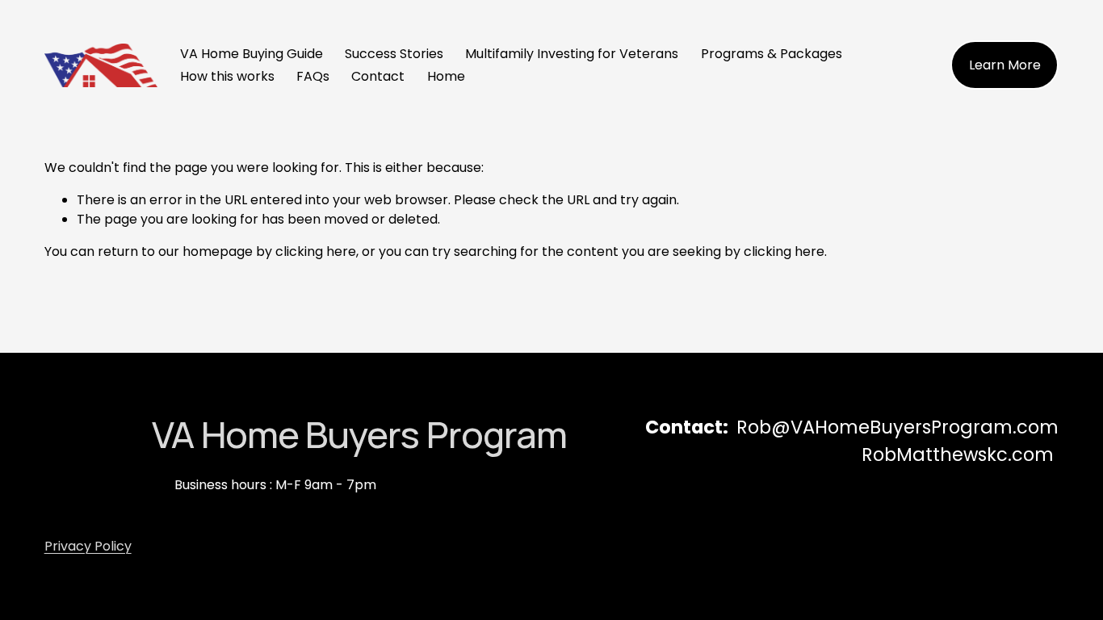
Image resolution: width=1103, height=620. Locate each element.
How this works (227, 76)
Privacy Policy (88, 546)
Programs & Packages (771, 53)
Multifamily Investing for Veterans (571, 53)
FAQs (312, 76)
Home (446, 76)
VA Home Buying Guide (251, 53)
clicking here (315, 251)
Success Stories (394, 53)
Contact (378, 76)
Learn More (1005, 65)
